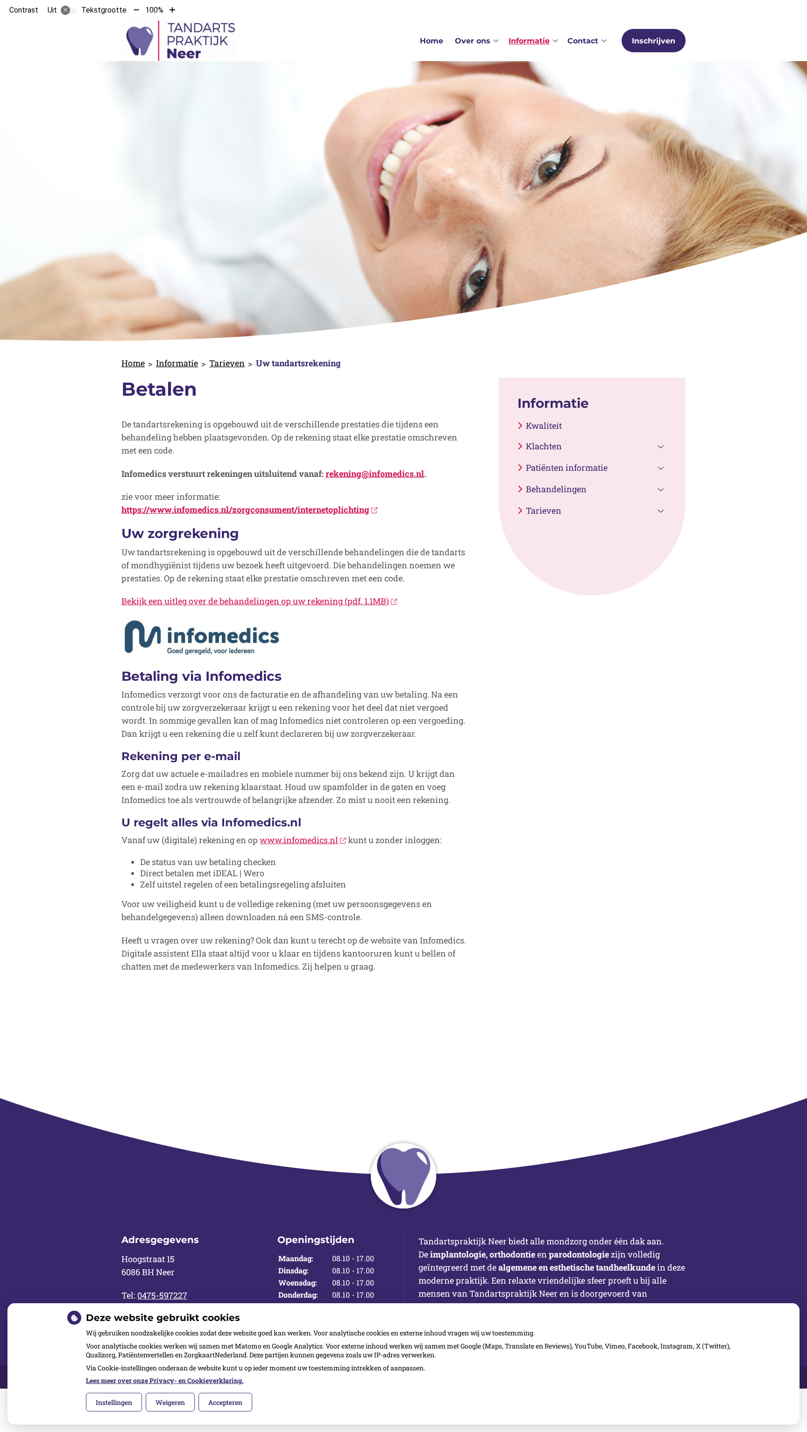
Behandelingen (556, 489)
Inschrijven (653, 40)
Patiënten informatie (567, 467)
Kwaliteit (544, 425)
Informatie (529, 40)
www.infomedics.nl (299, 839)
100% (154, 10)
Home (431, 40)
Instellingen (114, 1402)
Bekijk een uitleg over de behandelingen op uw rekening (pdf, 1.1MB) (255, 601)
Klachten (544, 446)
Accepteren (225, 1402)
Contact (582, 40)
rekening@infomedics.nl (375, 473)
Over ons (472, 40)
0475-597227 (162, 1295)
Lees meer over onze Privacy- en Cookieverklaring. (165, 1380)
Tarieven (227, 363)
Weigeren (170, 1402)
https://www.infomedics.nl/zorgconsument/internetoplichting (245, 509)
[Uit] (69, 10)
